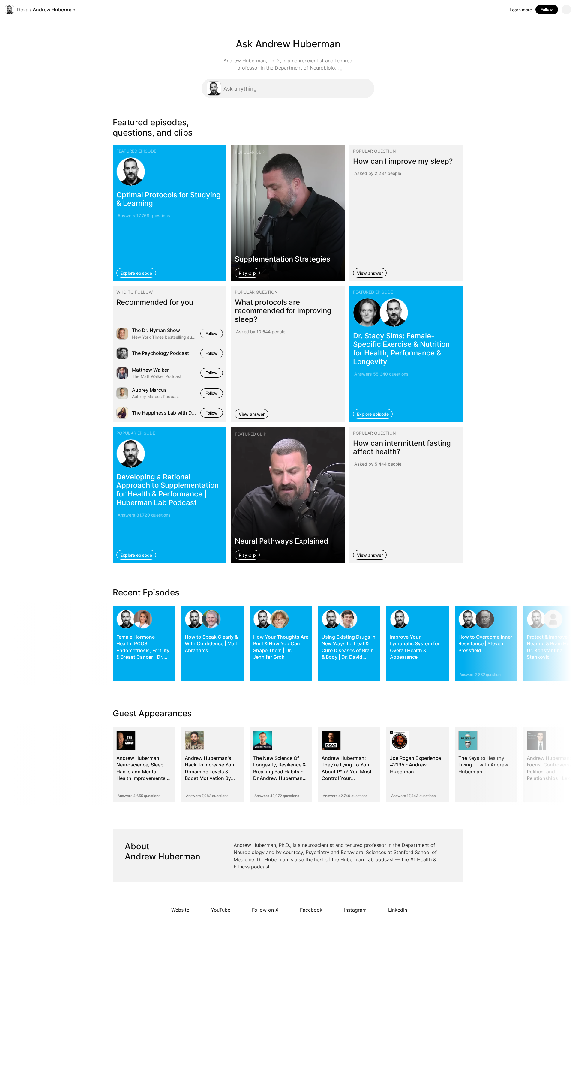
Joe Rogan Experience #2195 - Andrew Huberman (415, 765)
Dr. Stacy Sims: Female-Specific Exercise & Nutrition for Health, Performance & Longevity (401, 348)
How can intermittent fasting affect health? (402, 447)
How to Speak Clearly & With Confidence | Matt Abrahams (211, 643)
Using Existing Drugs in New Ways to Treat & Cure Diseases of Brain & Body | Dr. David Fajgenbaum (349, 650)
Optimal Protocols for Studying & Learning (168, 199)
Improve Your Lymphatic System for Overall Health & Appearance (415, 647)
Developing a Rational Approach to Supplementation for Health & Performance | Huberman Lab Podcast (167, 489)
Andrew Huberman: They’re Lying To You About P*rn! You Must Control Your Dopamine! (347, 771)
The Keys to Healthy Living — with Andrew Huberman (483, 765)
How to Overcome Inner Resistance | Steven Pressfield (485, 643)
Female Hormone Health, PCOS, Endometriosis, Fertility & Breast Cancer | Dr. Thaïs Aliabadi (143, 650)
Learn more (521, 9)
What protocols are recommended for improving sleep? (283, 311)
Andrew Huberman (54, 10)
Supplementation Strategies (282, 258)
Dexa (22, 10)
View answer (370, 272)
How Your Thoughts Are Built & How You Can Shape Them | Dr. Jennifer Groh (280, 647)
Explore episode (136, 272)
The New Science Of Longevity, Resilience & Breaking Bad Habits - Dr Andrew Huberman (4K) (279, 771)
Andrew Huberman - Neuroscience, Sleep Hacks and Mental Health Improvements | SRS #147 (142, 771)
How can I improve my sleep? (403, 161)
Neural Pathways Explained (281, 541)
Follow (547, 9)
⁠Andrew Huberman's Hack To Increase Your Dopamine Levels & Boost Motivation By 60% (210, 771)
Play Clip (247, 272)
